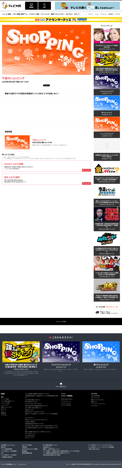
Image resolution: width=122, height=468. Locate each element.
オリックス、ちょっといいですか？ (33, 404)
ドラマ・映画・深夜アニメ (7, 401)
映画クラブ (94, 402)
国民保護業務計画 (27, 453)
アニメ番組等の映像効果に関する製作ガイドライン (56, 453)
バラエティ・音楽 (5, 403)
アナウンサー (103, 14)
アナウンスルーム (65, 401)
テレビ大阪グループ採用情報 (9, 451)
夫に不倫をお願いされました (32, 400)
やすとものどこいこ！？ (31, 433)
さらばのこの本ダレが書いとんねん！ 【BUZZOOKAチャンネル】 (41, 426)
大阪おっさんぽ (29, 410)
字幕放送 (24, 447)
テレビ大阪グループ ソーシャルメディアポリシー (101, 445)
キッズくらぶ (94, 406)
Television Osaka (104, 464)
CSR (2, 453)
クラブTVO (117, 14)
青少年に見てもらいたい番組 (29, 449)
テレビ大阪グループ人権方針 (9, 455)
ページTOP (62, 321)
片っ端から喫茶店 (30, 422)
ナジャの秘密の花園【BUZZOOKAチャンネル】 (37, 394)
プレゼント (90, 14)
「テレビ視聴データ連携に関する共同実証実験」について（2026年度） (61, 451)
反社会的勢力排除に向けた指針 (51, 455)
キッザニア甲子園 (65, 405)
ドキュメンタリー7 (29, 418)
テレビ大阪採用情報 (6, 449)
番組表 (3, 394)
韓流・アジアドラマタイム (97, 400)
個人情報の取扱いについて (50, 445)
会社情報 (8, 445)
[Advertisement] (46, 112)
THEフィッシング (29, 437)
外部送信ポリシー (48, 447)
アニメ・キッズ (4, 405)
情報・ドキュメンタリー (7, 407)
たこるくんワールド (66, 403)
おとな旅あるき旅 (29, 436)
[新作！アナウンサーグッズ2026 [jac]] (61, 19)
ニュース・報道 (5, 399)
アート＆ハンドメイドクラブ (98, 404)
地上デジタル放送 (27, 445)
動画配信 (111, 14)
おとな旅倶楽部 (95, 396)
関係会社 (3, 447)
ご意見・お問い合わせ (94, 449)
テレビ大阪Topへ (61, 386)
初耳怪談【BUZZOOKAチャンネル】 (34, 423)
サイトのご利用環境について (8, 464)
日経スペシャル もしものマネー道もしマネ (36, 420)
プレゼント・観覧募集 (66, 396)
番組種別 (24, 451)
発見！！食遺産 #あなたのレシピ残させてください (38, 432)
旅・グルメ (3, 409)
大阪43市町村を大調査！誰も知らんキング (36, 406)
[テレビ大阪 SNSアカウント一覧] (107, 309)
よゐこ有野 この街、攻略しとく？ (33, 408)
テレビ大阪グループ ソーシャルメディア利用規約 (101, 447)
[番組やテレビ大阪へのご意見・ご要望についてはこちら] (107, 314)
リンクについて (22, 464)
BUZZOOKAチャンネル (31, 402)
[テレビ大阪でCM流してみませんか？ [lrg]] (87, 9)
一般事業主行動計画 (6, 457)
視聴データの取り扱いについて (51, 449)
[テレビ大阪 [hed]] (11, 5)
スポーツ (3, 411)
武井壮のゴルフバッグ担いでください (35, 412)
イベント (97, 14)
